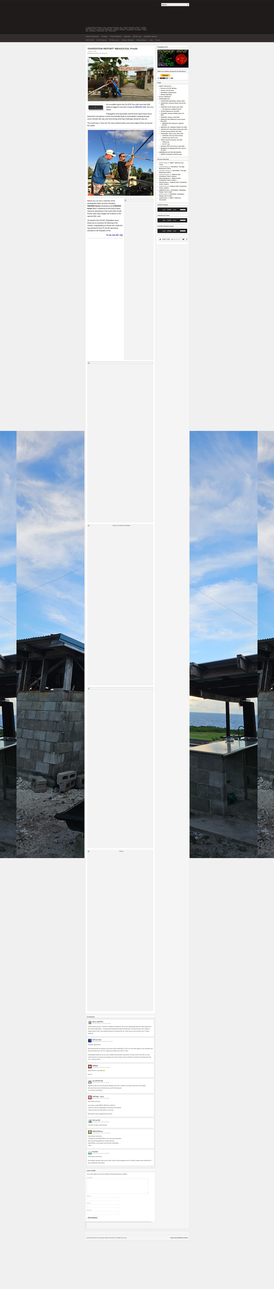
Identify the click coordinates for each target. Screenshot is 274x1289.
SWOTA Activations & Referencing (171, 154)
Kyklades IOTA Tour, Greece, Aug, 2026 (172, 146)
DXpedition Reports (150, 36)
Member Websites (128, 40)
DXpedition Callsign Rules (168, 92)
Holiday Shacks (141, 40)
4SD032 (95, 1066)
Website (89, 1210)
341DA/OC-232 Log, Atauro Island (172, 135)
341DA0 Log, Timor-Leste (170, 138)
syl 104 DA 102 (97, 1081)
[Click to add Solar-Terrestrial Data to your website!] (172, 67)
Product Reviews (115, 36)
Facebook (187, 36)
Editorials (127, 36)
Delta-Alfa (140, 14)
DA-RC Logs (137, 36)
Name (88, 1196)
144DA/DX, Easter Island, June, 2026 (172, 107)
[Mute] (178, 210)
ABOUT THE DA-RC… (165, 86)
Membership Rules (166, 94)
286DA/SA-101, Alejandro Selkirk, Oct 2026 (174, 127)
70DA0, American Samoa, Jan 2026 (171, 140)
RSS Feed (185, 36)
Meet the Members (92, 36)
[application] (172, 210)
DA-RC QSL (90, 40)
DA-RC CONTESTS (165, 97)
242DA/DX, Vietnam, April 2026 (170, 117)
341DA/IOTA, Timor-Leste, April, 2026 (172, 133)
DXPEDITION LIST (164, 99)
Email (88, 1203)
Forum (158, 40)
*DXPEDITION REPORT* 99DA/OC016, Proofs (112, 48)
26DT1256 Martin (164, 178)
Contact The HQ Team (167, 90)
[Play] (160, 210)
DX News (104, 36)
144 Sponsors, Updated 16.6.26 (171, 109)
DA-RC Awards (102, 40)
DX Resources (114, 40)
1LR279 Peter (163, 198)
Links (151, 40)
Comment (89, 1177)
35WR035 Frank (164, 190)
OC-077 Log (165, 144)
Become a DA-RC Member (169, 88)
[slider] (183, 209)
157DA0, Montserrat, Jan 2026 (170, 111)
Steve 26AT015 (97, 1022)
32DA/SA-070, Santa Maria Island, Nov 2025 (174, 129)
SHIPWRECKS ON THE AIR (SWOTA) (170, 152)
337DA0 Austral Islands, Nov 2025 (171, 131)
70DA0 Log (165, 142)
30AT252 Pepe (163, 182)
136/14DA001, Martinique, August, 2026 (173, 101)
